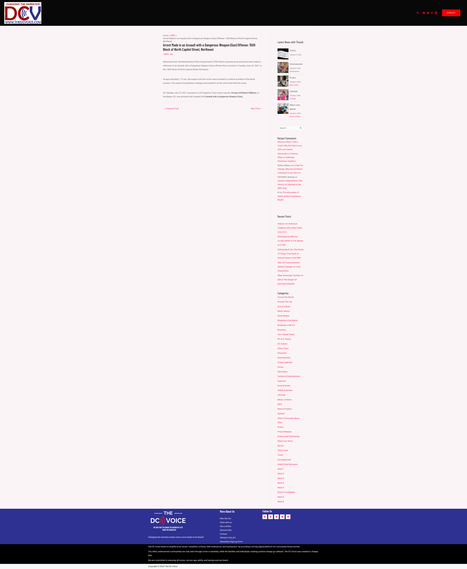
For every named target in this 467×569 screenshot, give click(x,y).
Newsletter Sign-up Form (231, 541)
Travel (280, 455)
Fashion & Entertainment (289, 376)
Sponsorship (226, 530)
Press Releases (285, 431)
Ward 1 (281, 469)
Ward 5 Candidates (286, 492)
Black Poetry (294, 85)
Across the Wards (286, 297)
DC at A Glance (284, 339)
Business (282, 330)
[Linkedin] (436, 13)
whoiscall (282, 153)
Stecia (280, 142)
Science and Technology (289, 436)
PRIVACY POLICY (228, 537)
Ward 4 (281, 483)
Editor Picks (283, 348)
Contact (223, 534)
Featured (282, 381)
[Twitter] (428, 13)
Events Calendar (285, 362)
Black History (284, 311)
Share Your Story (285, 441)
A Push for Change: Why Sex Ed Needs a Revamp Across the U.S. (290, 169)
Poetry (293, 50)
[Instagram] (432, 13)
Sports (281, 445)
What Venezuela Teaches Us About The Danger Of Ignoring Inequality (290, 279)
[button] (417, 12)
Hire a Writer (225, 526)
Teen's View (283, 450)
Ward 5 (281, 487)
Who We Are (225, 518)
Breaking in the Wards (288, 320)
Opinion (281, 413)
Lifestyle (293, 91)
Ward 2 (281, 473)
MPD (166, 54)
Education (282, 353)
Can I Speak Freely (286, 334)
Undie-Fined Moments (288, 464)
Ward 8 (281, 501)
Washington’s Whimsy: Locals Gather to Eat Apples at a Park (290, 240)
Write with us (226, 522)
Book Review (283, 316)
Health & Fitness (285, 390)
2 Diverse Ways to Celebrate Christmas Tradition (288, 157)
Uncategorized (284, 459)
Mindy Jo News (285, 399)
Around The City (285, 302)
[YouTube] (282, 516)
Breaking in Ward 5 (286, 325)
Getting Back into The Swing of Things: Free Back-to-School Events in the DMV (290, 253)
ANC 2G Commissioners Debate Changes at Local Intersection (289, 266)
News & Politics (295, 116)
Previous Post (171, 108)
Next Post (257, 108)
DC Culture (282, 344)
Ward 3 (281, 478)
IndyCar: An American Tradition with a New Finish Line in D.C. (290, 227)
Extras (280, 367)
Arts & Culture (284, 306)
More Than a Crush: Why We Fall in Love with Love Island (290, 145)
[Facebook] (424, 13)
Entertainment (296, 64)
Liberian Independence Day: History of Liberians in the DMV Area (290, 184)
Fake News (283, 371)
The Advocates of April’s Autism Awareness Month (289, 196)
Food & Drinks (284, 385)
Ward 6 (281, 497)
